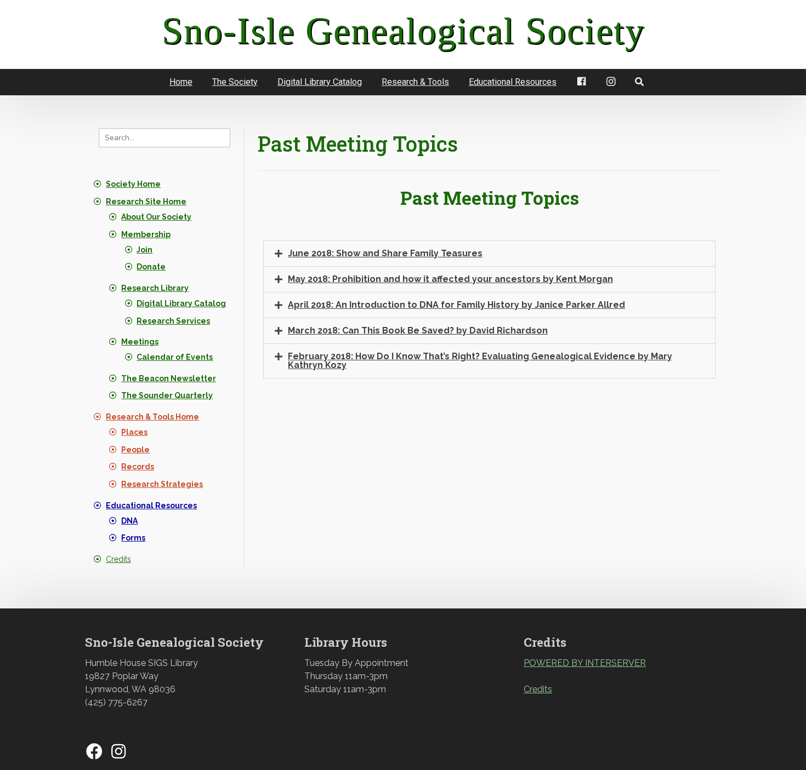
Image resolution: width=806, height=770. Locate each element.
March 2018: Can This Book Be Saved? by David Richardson (418, 330)
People (135, 449)
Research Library (155, 288)
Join (144, 249)
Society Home (133, 184)
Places (134, 432)
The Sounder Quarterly (167, 395)
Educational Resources (513, 82)
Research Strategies (162, 484)
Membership (146, 234)
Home (180, 82)
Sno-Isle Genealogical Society (403, 30)
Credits (118, 559)
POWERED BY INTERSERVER (585, 663)
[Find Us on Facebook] (94, 752)
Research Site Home (146, 201)
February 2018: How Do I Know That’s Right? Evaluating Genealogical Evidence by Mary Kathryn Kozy (480, 360)
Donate (151, 266)
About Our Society (156, 216)
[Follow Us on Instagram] (118, 752)
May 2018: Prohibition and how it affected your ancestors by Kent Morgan (450, 279)
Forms (133, 537)
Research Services (173, 321)
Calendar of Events (175, 357)
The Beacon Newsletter (168, 378)
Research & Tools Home (152, 416)
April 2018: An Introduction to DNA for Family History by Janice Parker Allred (456, 305)
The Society (235, 82)
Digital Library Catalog (319, 82)
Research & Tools (415, 82)
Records (137, 466)
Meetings (139, 341)
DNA (129, 520)
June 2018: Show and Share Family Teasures (385, 253)
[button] (489, 253)
